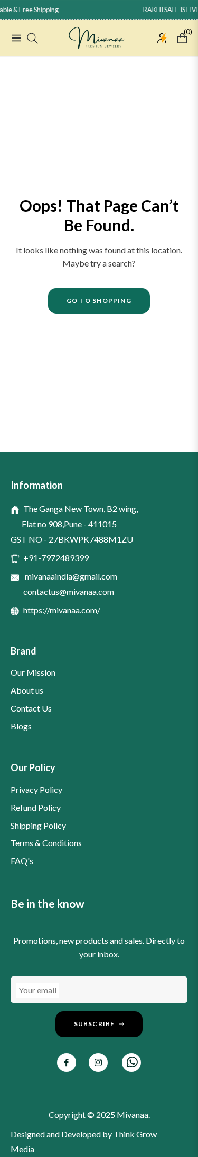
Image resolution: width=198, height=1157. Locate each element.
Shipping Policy (38, 825)
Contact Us (31, 708)
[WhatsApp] (131, 1062)
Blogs (21, 726)
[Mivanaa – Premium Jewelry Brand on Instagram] (98, 1062)
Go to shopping (99, 301)
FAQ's (22, 861)
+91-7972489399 (56, 558)
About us (27, 690)
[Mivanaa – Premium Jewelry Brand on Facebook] (66, 1062)
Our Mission (33, 672)
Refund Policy (36, 807)
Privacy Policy (36, 789)
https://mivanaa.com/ (61, 610)
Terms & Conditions (46, 843)
